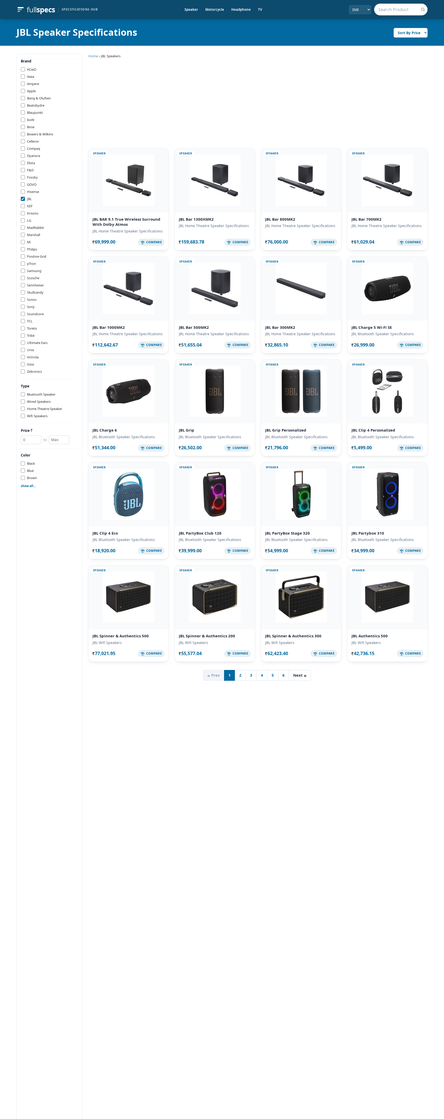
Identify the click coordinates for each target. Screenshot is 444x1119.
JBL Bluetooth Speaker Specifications (382, 333)
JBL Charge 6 (104, 430)
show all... (28, 486)
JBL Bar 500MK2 (194, 327)
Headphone (241, 9)
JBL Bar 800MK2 (280, 219)
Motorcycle (214, 9)
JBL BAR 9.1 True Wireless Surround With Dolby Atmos (126, 222)
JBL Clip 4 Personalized (373, 430)
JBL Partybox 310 (367, 533)
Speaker (191, 9)
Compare (154, 242)
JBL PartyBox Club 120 (200, 533)
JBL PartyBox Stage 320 (287, 533)
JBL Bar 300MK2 (280, 327)
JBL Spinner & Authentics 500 (120, 635)
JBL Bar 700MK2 (366, 219)
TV (260, 9)
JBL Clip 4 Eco (105, 533)
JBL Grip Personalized (285, 430)
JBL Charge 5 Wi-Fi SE (371, 327)
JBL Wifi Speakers (107, 642)
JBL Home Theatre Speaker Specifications (127, 231)
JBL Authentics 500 (369, 635)
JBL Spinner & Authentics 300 (293, 635)
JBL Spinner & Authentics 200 (207, 635)
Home (93, 56)
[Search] (423, 9)
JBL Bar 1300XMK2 (196, 219)
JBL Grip (186, 430)
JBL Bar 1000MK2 (108, 327)
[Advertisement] (258, 102)
